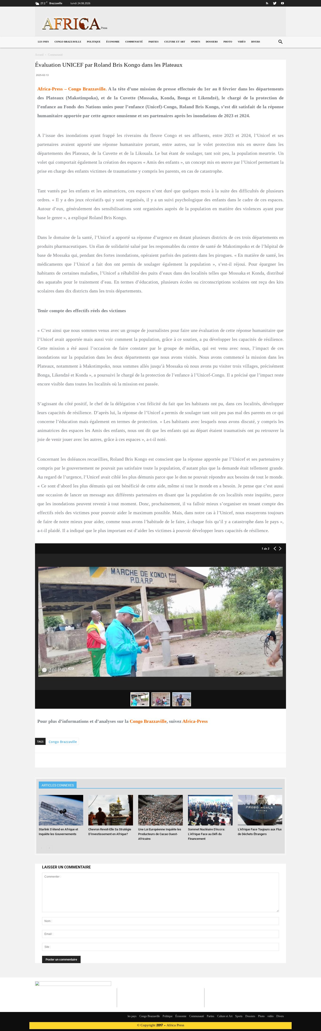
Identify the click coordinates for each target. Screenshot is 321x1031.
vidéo (242, 42)
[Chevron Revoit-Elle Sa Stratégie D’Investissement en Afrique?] (110, 810)
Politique (94, 42)
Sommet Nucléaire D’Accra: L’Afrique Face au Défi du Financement (206, 834)
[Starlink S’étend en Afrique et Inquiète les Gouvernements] (61, 810)
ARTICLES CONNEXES (58, 785)
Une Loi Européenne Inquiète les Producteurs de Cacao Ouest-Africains (159, 834)
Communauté (134, 42)
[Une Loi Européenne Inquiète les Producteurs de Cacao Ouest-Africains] (160, 810)
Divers (255, 42)
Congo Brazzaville (68, 42)
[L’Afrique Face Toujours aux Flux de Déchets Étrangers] (260, 810)
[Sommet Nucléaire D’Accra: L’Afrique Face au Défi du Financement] (210, 810)
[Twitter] (274, 3)
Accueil (39, 55)
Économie (113, 42)
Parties (154, 42)
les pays (43, 42)
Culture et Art (174, 42)
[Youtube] (282, 3)
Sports (195, 42)
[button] (280, 42)
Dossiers (212, 42)
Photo (227, 42)
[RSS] (266, 3)
